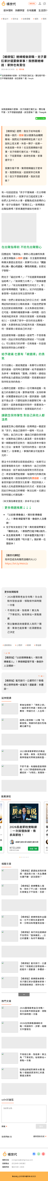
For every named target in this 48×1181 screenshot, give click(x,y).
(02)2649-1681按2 (18, 1163)
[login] (40, 3)
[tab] (19, 857)
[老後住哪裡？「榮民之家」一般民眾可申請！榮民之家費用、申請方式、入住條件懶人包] (10, 708)
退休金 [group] (15, 18)
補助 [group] (36, 18)
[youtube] (43, 1154)
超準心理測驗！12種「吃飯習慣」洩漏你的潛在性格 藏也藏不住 (33, 723)
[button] (44, 3)
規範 (3, 1126)
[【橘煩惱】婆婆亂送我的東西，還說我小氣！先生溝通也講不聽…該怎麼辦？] (10, 874)
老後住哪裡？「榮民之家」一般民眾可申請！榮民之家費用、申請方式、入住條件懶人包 (33, 707)
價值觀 (38, 645)
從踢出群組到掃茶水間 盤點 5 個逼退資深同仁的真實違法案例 (32, 1072)
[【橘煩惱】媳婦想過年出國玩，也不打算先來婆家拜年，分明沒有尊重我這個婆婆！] (10, 920)
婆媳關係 (8, 645)
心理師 (19, 645)
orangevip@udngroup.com (22, 1160)
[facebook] (34, 1154)
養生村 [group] (5, 18)
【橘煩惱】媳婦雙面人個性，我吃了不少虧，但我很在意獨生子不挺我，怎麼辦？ (33, 888)
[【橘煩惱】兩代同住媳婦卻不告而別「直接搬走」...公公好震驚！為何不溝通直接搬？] (10, 936)
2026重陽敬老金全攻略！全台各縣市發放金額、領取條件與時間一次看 (33, 1010)
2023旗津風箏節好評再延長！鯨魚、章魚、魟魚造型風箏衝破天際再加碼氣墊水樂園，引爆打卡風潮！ (33, 754)
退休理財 (8, 10)
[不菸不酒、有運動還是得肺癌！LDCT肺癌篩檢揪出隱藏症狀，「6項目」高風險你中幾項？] (10, 770)
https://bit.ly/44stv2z (16, 563)
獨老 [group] (44, 18)
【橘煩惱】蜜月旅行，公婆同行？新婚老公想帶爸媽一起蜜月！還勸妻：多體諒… (33, 966)
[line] (38, 1154)
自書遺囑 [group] (26, 18)
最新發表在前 (39, 1136)
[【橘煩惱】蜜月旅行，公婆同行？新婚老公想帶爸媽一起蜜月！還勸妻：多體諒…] (10, 967)
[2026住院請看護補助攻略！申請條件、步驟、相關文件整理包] (10, 1027)
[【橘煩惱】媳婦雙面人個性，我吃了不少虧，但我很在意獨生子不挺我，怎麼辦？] (10, 889)
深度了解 (33, 848)
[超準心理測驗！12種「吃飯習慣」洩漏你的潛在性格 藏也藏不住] (10, 723)
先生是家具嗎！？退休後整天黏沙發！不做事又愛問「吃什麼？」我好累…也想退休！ (26, 539)
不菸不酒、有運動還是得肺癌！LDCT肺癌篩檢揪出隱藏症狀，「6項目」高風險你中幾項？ (33, 769)
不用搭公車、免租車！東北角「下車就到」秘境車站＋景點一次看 (33, 1057)
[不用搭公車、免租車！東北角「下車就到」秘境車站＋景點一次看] (10, 1058)
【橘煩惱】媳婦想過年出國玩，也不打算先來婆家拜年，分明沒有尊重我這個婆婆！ (33, 919)
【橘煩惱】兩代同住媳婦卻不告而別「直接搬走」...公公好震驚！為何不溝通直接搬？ (33, 935)
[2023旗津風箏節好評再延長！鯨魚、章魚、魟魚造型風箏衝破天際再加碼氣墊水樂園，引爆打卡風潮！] (10, 755)
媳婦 (29, 645)
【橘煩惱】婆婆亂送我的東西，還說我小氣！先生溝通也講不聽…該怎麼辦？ (33, 873)
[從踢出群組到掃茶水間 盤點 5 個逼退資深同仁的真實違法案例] (10, 1073)
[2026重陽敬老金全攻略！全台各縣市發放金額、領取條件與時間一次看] (10, 1011)
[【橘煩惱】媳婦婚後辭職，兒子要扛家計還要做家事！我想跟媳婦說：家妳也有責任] (10, 982)
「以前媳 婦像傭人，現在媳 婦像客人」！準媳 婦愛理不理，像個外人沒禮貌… (26, 518)
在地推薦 (31, 10)
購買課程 (32, 3)
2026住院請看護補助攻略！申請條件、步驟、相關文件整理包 (33, 1026)
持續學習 (19, 10)
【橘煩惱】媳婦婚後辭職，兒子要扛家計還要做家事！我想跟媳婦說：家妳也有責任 (33, 981)
